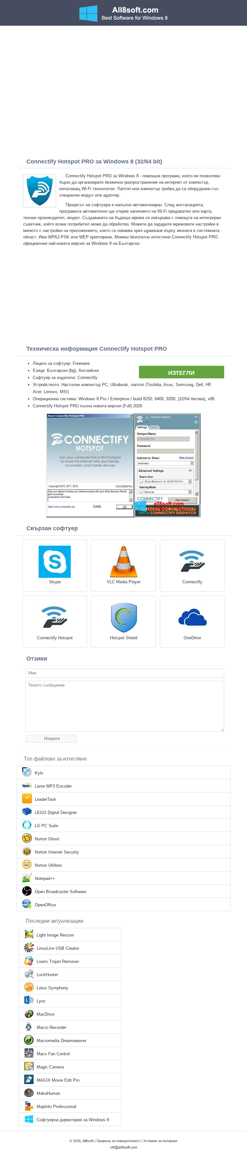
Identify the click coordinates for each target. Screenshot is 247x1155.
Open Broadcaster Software (60, 891)
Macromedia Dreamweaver (61, 1040)
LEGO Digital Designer (56, 812)
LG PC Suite (46, 825)
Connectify (192, 581)
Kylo (39, 773)
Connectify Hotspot (55, 637)
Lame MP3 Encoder (53, 786)
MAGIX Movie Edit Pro (58, 1080)
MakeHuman (48, 1093)
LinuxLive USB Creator (58, 948)
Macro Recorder (51, 1027)
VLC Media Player (124, 581)
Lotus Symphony (52, 987)
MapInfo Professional (56, 1106)
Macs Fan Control (53, 1053)
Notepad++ (45, 878)
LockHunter (47, 974)
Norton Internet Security (57, 852)
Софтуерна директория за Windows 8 (73, 1119)
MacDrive (45, 1014)
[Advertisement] (123, 74)
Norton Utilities (48, 865)
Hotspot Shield (123, 637)
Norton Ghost (47, 838)
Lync (41, 1001)
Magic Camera (50, 1067)
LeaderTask (45, 799)
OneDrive (192, 637)
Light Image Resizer (55, 935)
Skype (55, 581)
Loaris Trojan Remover (58, 961)
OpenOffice (45, 904)
